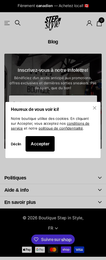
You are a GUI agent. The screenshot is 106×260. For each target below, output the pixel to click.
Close (95, 108)
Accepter (40, 143)
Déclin (16, 144)
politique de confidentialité (61, 128)
